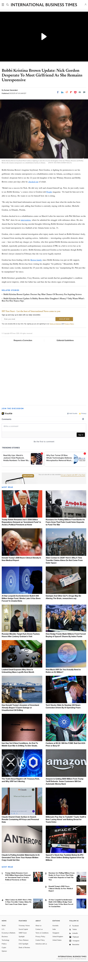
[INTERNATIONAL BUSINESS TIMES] (44, 5)
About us (38, 925)
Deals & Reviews (24, 947)
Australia (55, 925)
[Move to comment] (84, 92)
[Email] (80, 92)
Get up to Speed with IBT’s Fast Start (73, 475)
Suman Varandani (11, 90)
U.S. (3, 929)
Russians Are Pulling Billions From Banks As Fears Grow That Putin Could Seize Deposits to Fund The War (65, 522)
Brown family (36, 259)
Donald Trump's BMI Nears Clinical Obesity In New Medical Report (61, 888)
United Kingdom (57, 936)
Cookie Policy (40, 940)
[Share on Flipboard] (71, 92)
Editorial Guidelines (65, 340)
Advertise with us (41, 944)
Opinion (4, 951)
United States (57, 940)
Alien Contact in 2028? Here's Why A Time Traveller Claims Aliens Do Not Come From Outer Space (64, 560)
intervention (26, 220)
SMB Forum (23, 933)
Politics (4, 944)
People (49, 191)
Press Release (23, 940)
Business (5, 936)
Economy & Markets (8, 933)
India (54, 929)
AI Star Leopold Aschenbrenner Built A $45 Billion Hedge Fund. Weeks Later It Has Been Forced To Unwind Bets (21, 598)
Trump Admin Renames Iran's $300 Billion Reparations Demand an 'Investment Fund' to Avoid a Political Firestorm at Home (21, 522)
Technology (5, 940)
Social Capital (23, 929)
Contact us (39, 929)
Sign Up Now (28, 476)
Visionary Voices (24, 925)
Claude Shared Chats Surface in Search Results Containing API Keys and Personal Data (20, 819)
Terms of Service (55, 324)
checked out (33, 181)
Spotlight (22, 936)
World (4, 925)
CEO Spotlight (23, 944)
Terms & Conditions (42, 933)
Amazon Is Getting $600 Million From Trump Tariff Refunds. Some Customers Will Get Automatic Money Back (64, 781)
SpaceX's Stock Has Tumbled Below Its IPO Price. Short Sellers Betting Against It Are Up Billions (65, 857)
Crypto (4, 947)
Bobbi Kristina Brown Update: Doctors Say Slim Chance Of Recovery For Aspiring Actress (42, 295)
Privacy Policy (69, 324)
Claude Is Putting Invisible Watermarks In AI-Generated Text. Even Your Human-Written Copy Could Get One (21, 857)
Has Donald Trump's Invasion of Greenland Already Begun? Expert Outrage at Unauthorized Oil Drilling (20, 707)
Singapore (55, 933)
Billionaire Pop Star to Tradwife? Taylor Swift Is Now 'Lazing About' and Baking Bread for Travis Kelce (66, 819)
